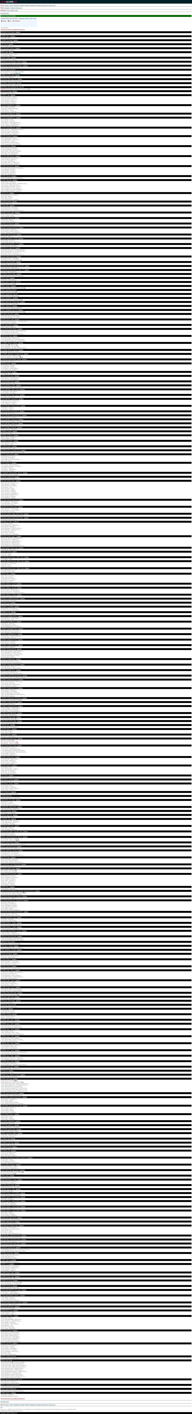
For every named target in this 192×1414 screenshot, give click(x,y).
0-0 (16, 292)
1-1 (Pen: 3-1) (17, 73)
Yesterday (7, 7)
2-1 (20, 894)
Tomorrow (12, 7)
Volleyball (27, 5)
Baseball (32, 5)
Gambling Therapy (15, 1410)
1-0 (13, 740)
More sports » (52, 5)
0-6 (24, 311)
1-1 (18, 346)
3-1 (22, 71)
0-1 (20, 355)
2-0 (25, 892)
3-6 (16, 1080)
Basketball (16, 5)
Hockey (7, 5)
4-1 (21, 260)
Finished (12, 10)
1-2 (18, 840)
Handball (22, 5)
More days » (19, 7)
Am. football (38, 5)
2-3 (21, 300)
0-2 (17, 344)
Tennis (11, 5)
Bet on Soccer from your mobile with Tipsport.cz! (13, 29)
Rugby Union (45, 5)
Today (2, 7)
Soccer (2, 5)
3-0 (29, 89)
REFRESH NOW (4, 13)
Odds (16, 10)
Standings (18, 32)
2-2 (24, 288)
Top (1, 1407)
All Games (3, 10)
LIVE (8, 10)
